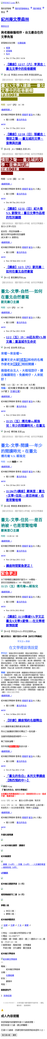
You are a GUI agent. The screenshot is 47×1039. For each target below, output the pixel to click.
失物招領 (8, 996)
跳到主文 (5, 26)
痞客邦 (25, 115)
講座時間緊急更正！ (19, 565)
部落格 (9, 51)
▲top (3, 124)
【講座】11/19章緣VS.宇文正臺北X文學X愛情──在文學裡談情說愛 (25, 621)
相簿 (8, 48)
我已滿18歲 (6, 1035)
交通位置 (15, 391)
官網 (6, 925)
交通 (13, 925)
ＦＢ (20, 925)
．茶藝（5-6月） (23, 864)
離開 (14, 1035)
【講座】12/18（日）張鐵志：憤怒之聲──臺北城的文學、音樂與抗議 (26, 139)
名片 (8, 54)
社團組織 (22, 43)
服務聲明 (27, 1005)
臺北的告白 (22, 120)
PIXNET (12, 1003)
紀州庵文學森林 (15, 19)
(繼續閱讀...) (6, 110)
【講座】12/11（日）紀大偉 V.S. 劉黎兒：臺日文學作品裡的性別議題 (25, 213)
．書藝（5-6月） (8, 864)
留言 (31, 115)
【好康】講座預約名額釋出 (24, 720)
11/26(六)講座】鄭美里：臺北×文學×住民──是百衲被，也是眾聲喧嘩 (25, 496)
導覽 (27, 925)
